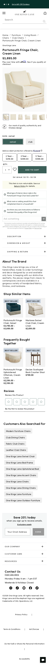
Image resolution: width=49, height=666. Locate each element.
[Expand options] (45, 236)
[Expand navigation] (6, 13)
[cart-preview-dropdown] (45, 13)
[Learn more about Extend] (41, 150)
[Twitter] (38, 587)
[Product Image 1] (13, 117)
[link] (24, 236)
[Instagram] (11, 587)
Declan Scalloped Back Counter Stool (35, 371)
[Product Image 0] (6, 117)
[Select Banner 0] (4, 4)
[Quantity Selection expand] (9, 170)
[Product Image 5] (42, 117)
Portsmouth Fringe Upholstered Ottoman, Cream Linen (13, 373)
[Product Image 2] (20, 117)
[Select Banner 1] (6, 4)
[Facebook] (31, 587)
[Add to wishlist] (15, 169)
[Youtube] (24, 587)
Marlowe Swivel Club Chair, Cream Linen (35, 323)
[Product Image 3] (27, 117)
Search (9, 19)
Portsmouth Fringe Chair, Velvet (13, 321)
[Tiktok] (18, 587)
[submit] (44, 21)
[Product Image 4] (35, 117)
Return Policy (20, 186)
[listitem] (18, 431)
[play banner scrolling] (8, 4)
